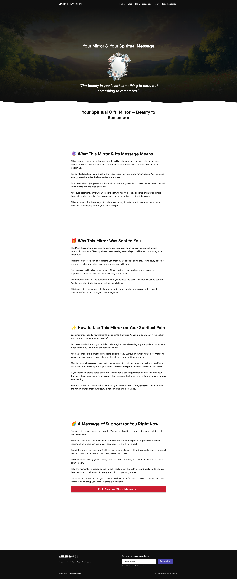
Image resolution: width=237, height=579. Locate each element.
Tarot (157, 3)
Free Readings (169, 3)
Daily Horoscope (143, 3)
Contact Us (71, 562)
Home (122, 3)
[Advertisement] (118, 27)
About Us (62, 562)
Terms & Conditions (75, 573)
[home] (70, 4)
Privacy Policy (63, 573)
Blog (130, 3)
